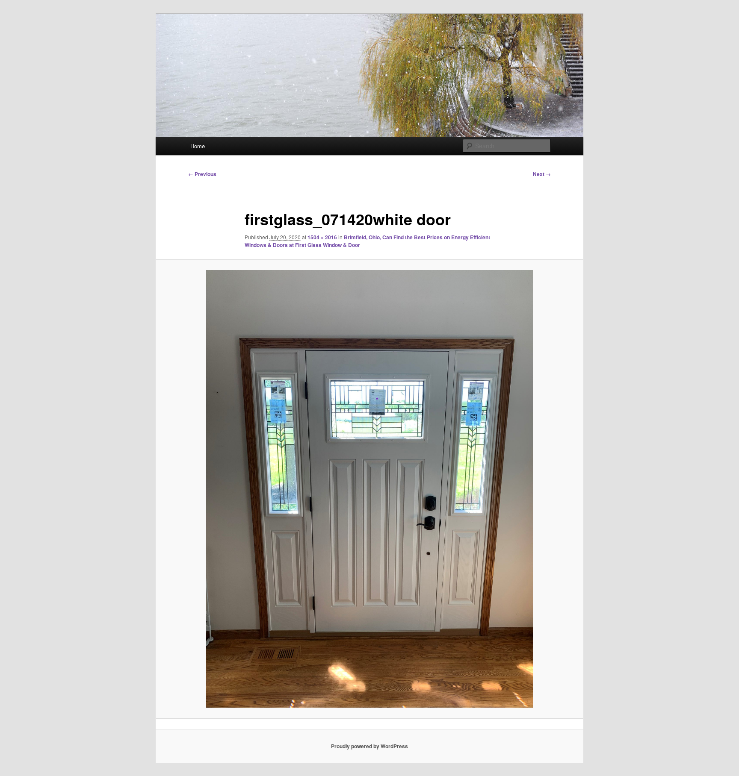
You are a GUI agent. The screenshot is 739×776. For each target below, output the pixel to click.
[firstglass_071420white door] (369, 489)
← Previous (202, 174)
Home (197, 146)
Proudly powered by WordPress (369, 746)
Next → (542, 174)
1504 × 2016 (322, 237)
